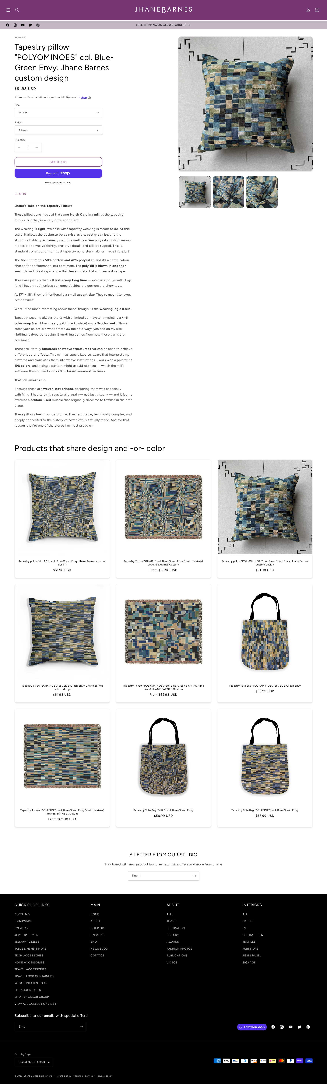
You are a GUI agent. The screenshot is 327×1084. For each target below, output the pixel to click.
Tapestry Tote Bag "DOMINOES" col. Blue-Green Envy (264, 810)
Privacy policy (105, 1076)
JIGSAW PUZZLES (27, 941)
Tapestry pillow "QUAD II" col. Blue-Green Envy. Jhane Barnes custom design (62, 563)
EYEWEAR (21, 928)
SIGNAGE (249, 962)
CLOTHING (22, 914)
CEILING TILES (253, 935)
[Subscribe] (194, 876)
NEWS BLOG (99, 948)
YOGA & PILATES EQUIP (31, 983)
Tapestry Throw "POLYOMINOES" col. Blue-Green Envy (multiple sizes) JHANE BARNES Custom (163, 687)
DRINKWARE (23, 921)
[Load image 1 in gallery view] (195, 192)
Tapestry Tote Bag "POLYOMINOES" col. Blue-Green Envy (265, 685)
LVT (245, 928)
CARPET (248, 921)
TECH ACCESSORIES (29, 955)
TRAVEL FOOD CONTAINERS (34, 976)
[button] (8, 9)
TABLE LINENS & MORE (31, 948)
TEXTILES (249, 941)
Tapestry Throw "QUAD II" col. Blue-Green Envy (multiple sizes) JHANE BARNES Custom (163, 563)
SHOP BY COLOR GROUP (32, 996)
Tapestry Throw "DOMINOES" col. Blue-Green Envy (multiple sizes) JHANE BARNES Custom (62, 812)
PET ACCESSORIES (28, 990)
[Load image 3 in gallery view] (228, 192)
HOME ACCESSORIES (29, 962)
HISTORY (173, 935)
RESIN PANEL (252, 955)
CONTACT (97, 955)
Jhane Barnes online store (38, 1076)
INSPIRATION (176, 928)
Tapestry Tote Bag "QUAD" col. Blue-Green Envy (163, 810)
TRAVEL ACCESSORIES (31, 969)
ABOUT (95, 921)
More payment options (58, 182)
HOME (94, 914)
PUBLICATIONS (177, 955)
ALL (169, 914)
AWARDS (173, 941)
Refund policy (63, 1076)
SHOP (94, 941)
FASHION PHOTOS (179, 948)
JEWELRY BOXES (26, 935)
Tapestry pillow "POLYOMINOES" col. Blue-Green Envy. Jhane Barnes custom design (265, 563)
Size (17, 104)
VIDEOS (172, 962)
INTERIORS (98, 928)
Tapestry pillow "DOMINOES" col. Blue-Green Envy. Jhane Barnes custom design (62, 687)
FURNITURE (250, 948)
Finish (18, 122)
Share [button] (23, 193)
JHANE (171, 921)
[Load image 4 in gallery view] (262, 192)
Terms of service (84, 1076)
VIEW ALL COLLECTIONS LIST (35, 1003)
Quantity (20, 139)
